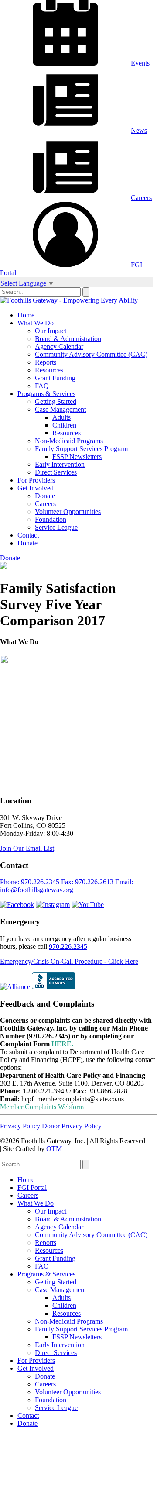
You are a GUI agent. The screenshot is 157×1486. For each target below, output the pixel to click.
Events (140, 63)
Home (25, 315)
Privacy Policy (20, 1126)
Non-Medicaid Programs (69, 441)
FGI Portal (32, 1187)
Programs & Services (46, 393)
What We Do (35, 323)
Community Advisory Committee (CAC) (91, 354)
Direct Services (56, 472)
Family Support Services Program (81, 448)
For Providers (36, 480)
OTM (54, 1148)
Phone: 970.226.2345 (29, 882)
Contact (28, 535)
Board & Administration (68, 338)
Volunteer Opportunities (68, 511)
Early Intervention (60, 464)
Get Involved (35, 488)
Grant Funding (55, 378)
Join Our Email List (27, 848)
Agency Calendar (59, 346)
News (139, 130)
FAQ (42, 386)
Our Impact (50, 330)
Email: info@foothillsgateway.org (66, 885)
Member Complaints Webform (42, 1106)
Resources (49, 370)
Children (64, 425)
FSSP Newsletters (77, 456)
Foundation (50, 519)
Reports (45, 362)
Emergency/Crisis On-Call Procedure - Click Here (69, 961)
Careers (141, 197)
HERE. (62, 1044)
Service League (56, 527)
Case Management (60, 409)
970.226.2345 (68, 946)
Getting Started (55, 401)
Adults (61, 417)
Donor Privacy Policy (72, 1126)
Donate (45, 496)
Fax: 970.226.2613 (87, 882)
